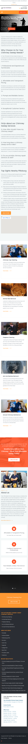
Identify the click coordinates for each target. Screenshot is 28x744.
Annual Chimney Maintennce (8, 626)
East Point (4, 650)
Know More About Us (5, 520)
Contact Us (13, 4)
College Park (4, 647)
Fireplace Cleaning (6, 621)
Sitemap (10, 738)
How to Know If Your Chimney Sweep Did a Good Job (13, 690)
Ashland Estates (5, 635)
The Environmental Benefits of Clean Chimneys (12, 665)
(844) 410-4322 (24, 8)
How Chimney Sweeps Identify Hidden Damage (12, 683)
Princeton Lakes (5, 652)
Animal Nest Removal (6, 619)
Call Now (4, 28)
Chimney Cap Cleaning (7, 617)
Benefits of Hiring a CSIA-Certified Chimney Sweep (13, 685)
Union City (4, 642)
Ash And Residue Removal (7, 624)
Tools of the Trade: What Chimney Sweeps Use (12, 688)
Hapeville (4, 645)
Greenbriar (4, 655)
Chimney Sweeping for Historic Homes (10, 676)
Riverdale (4, 633)
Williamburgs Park (6, 638)
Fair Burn (4, 640)
